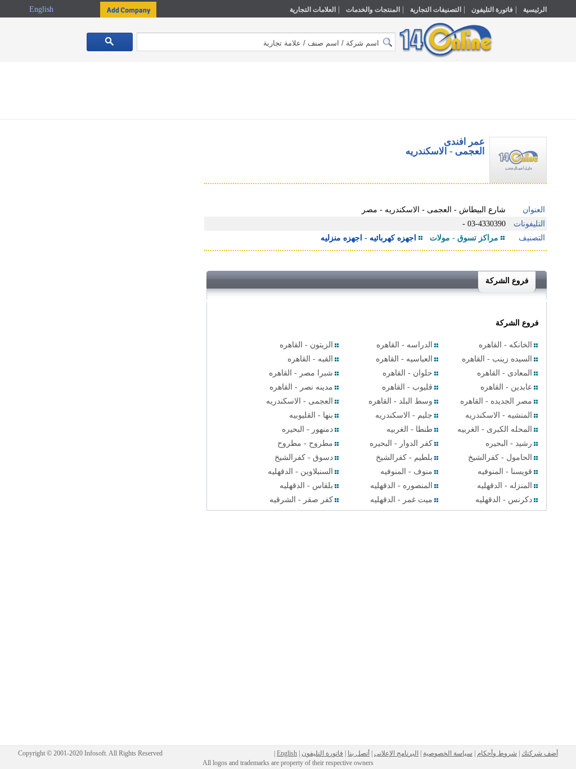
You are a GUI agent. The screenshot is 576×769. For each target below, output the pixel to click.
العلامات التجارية (313, 10)
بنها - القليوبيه (311, 415)
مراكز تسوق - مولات (464, 238)
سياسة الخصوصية (447, 753)
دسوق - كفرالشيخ (303, 457)
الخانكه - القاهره (505, 345)
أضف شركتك (539, 753)
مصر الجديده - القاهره (496, 401)
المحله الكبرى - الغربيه (494, 429)
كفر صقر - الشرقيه (301, 499)
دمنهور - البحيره (307, 429)
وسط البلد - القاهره (400, 401)
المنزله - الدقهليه (504, 485)
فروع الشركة (507, 280)
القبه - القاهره (310, 359)
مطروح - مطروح (305, 443)
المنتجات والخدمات (373, 10)
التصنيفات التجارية (435, 10)
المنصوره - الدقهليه (401, 485)
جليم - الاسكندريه (404, 415)
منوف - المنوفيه (406, 471)
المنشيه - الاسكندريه (498, 415)
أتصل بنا (359, 753)
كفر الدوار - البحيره (401, 443)
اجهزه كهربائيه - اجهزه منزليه (368, 238)
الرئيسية (535, 10)
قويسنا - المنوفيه (505, 471)
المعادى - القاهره (504, 373)
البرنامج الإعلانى (396, 753)
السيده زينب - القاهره (497, 359)
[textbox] (266, 42)
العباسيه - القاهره (404, 359)
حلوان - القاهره (407, 373)
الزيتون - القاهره (306, 345)
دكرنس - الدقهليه (503, 499)
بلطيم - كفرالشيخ (404, 457)
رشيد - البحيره (508, 443)
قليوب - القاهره (407, 387)
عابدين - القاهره (506, 387)
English (42, 9)
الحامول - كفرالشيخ (500, 457)
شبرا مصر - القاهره (301, 373)
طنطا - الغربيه (409, 429)
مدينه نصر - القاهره (301, 387)
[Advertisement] (288, 93)
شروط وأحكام (497, 753)
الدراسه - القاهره (404, 345)
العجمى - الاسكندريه (299, 401)
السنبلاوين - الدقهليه (300, 471)
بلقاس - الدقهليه (306, 485)
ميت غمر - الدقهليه (401, 499)
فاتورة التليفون (492, 10)
